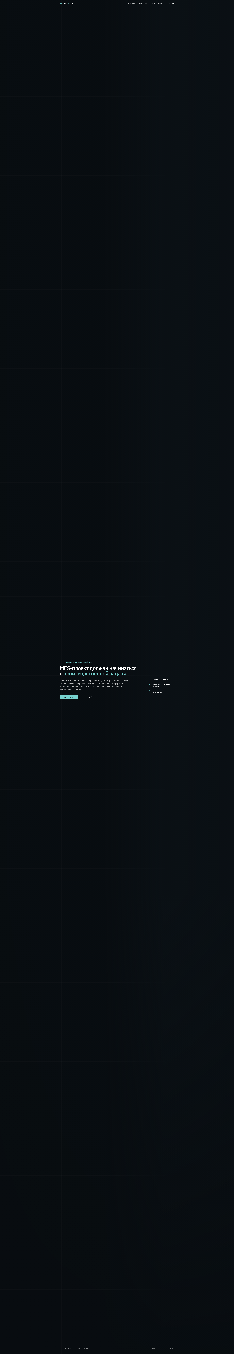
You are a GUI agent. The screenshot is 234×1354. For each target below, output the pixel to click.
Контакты (171, 3)
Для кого (152, 3)
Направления (143, 3)
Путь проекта (132, 3)
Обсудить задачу (67, 697)
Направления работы (87, 697)
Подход (160, 3)
